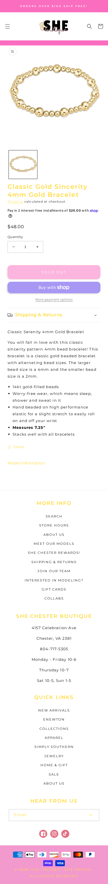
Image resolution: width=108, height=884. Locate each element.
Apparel (54, 738)
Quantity (15, 237)
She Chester (46, 869)
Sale (54, 774)
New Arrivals (54, 710)
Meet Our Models (54, 544)
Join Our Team (54, 571)
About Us (54, 535)
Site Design (77, 869)
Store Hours (54, 525)
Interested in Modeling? (54, 580)
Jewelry (54, 756)
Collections (54, 729)
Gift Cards (54, 589)
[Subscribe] (90, 815)
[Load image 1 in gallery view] (23, 164)
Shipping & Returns (54, 562)
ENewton (54, 719)
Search (54, 516)
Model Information (26, 463)
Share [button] (18, 447)
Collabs (54, 598)
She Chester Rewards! (54, 553)
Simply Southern (54, 747)
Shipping (15, 201)
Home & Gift (54, 765)
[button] (7, 26)
